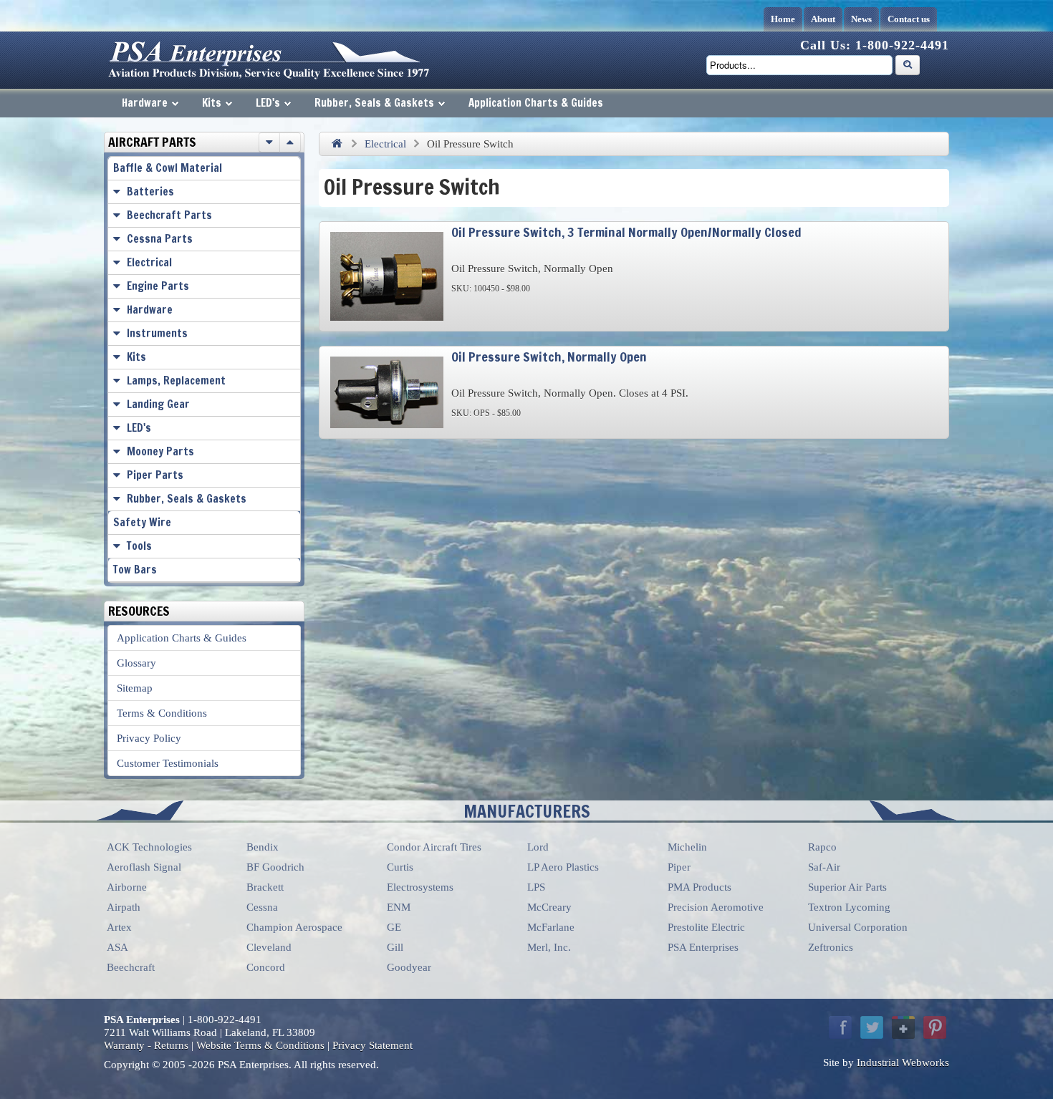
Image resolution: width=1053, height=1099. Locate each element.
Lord (538, 847)
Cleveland (269, 947)
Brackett (265, 887)
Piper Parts (155, 475)
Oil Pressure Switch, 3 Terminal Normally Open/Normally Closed (626, 232)
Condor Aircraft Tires (434, 847)
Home (783, 19)
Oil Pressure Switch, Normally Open (549, 356)
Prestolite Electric (706, 927)
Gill (395, 947)
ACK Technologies (149, 847)
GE (394, 927)
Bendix (262, 847)
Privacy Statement (372, 1045)
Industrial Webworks (903, 1062)
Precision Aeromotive (716, 907)
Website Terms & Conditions (260, 1045)
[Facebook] (840, 1027)
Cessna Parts (160, 238)
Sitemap (135, 688)
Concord (265, 967)
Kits (211, 102)
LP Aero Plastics (563, 867)
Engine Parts (158, 286)
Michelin (687, 847)
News (861, 19)
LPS (536, 887)
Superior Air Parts (847, 887)
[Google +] (903, 1027)
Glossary (136, 663)
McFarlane (550, 927)
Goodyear (409, 967)
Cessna (262, 907)
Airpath (123, 907)
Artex (119, 927)
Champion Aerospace (294, 927)
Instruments (157, 333)
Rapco (822, 847)
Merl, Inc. (549, 947)
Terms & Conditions (162, 713)
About (823, 19)
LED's (268, 102)
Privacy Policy (149, 738)
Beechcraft (131, 967)
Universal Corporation (858, 927)
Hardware (145, 102)
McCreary (549, 907)
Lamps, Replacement (176, 380)
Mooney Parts (160, 451)
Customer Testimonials (167, 763)
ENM (398, 907)
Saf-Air (824, 867)
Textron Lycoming (849, 907)
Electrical (385, 144)
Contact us (909, 19)
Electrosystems (420, 887)
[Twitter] (871, 1027)
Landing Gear (158, 404)
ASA (117, 947)
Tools (139, 545)
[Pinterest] (934, 1027)
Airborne (127, 887)
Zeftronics (830, 947)
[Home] (337, 144)
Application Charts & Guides (535, 102)
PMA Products (699, 887)
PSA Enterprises (703, 947)
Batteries (150, 191)
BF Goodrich (275, 867)
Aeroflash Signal (144, 867)
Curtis (400, 867)
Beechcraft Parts (169, 215)
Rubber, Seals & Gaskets (374, 102)
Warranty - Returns (146, 1045)
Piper (679, 867)
